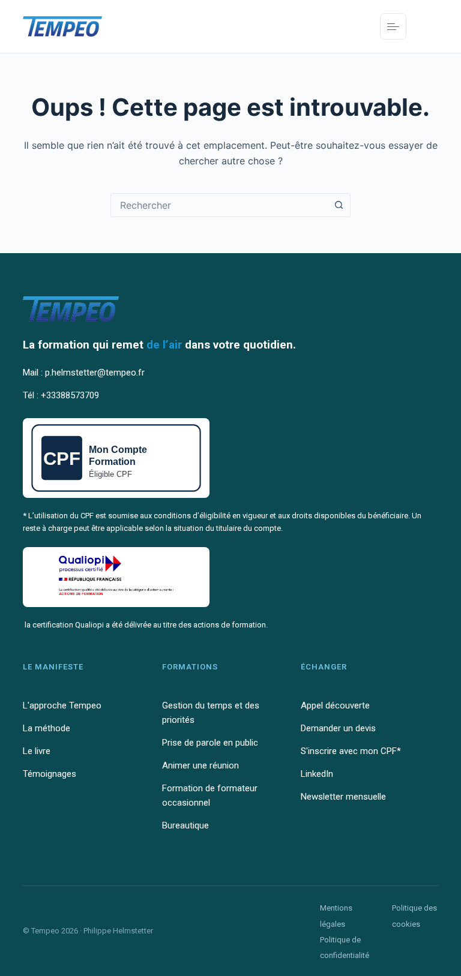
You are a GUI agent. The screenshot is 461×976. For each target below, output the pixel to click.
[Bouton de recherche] (338, 205)
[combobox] (219, 205)
